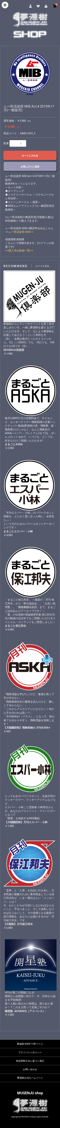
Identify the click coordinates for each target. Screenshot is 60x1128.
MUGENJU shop (30, 1093)
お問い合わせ (30, 1069)
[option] (30, 72)
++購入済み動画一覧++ (19, 250)
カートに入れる (30, 155)
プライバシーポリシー (30, 1052)
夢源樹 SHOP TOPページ (30, 1044)
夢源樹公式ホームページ (30, 1077)
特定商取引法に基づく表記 (30, 1061)
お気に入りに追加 (30, 166)
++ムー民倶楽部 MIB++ (19, 231)
